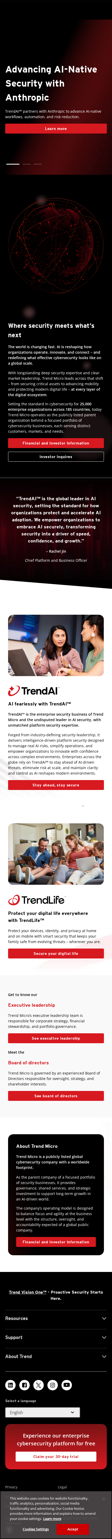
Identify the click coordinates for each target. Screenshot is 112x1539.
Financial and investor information (56, 443)
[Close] (103, 1499)
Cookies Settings (36, 1529)
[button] (10, 164)
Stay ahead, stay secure (43, 783)
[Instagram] (52, 1385)
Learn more (52, 1518)
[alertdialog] (56, 1515)
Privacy (11, 1486)
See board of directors (56, 1096)
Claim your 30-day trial (47, 1455)
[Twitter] (38, 1385)
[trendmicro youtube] (66, 1385)
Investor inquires (40, 455)
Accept (72, 1529)
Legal (62, 1486)
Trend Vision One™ (27, 1292)
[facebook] (24, 1385)
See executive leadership (56, 1038)
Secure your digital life (43, 952)
